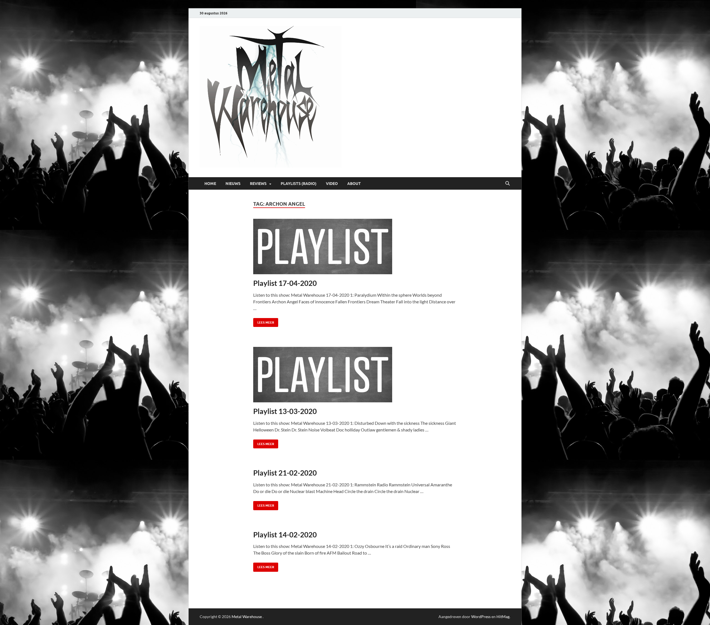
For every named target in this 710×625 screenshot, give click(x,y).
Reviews (258, 183)
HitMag (502, 616)
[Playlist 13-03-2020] (355, 374)
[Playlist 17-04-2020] (355, 246)
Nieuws (232, 183)
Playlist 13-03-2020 (285, 411)
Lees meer (263, 321)
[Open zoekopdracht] (507, 183)
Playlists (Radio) (298, 183)
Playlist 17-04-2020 (285, 283)
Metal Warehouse (247, 616)
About (354, 183)
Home (210, 183)
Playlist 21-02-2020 (285, 472)
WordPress (481, 616)
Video (332, 183)
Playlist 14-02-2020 (285, 534)
